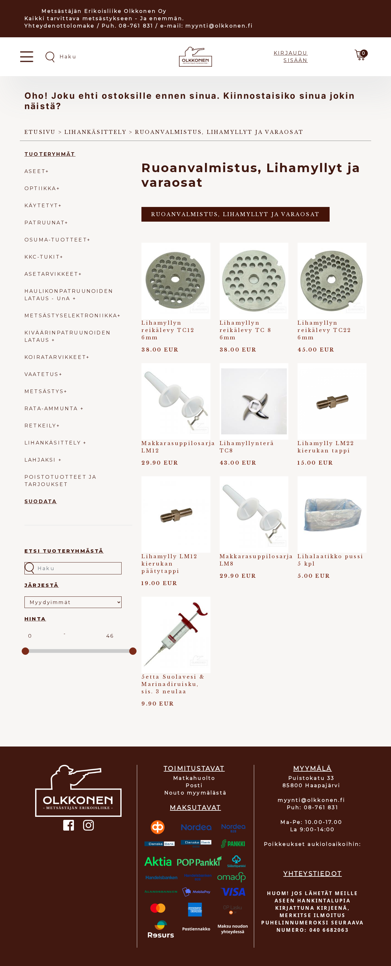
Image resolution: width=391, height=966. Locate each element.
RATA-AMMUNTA (52, 408)
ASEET (35, 171)
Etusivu (40, 132)
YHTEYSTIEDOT (312, 873)
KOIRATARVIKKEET (55, 357)
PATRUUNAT (44, 223)
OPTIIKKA (40, 188)
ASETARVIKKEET (51, 274)
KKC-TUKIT (42, 257)
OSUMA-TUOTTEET (55, 240)
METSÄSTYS (44, 391)
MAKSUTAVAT (195, 807)
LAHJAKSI (41, 460)
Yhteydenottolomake (59, 26)
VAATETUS (41, 374)
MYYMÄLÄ (312, 768)
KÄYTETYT (41, 205)
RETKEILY (40, 426)
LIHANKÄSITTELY (53, 443)
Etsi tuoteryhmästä (64, 551)
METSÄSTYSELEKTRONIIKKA (70, 316)
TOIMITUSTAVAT (194, 768)
